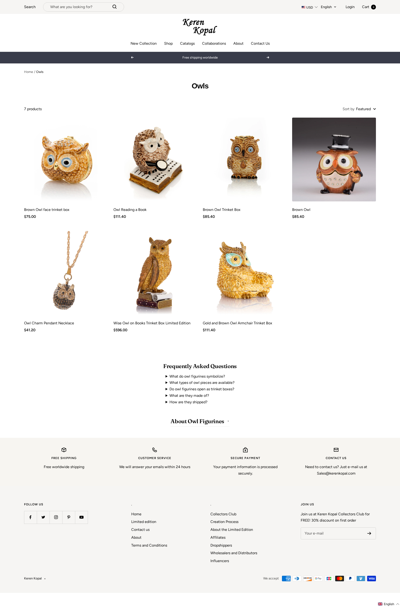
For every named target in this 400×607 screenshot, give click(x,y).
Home (28, 72)
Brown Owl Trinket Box (222, 209)
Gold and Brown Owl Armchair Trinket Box (237, 323)
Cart (368, 7)
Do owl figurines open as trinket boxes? (201, 389)
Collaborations (214, 43)
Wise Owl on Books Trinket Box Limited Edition (152, 323)
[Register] (369, 533)
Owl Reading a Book (130, 209)
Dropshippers (221, 545)
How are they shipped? (188, 402)
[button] (389, 604)
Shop (168, 43)
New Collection (144, 43)
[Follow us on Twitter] (43, 517)
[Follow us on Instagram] (56, 517)
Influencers (219, 561)
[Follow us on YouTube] (81, 517)
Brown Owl (301, 209)
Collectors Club (223, 514)
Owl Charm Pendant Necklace (49, 323)
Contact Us (260, 43)
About (238, 43)
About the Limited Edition (231, 529)
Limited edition (143, 521)
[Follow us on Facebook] (30, 517)
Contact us (140, 529)
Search (30, 7)
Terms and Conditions (149, 545)
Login (350, 7)
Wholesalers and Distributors (233, 553)
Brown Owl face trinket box (46, 209)
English (326, 7)
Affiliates (217, 537)
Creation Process (224, 521)
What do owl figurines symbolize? (197, 376)
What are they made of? (189, 395)
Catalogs (187, 43)
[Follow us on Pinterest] (68, 517)
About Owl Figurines (197, 421)
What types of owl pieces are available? (201, 382)
